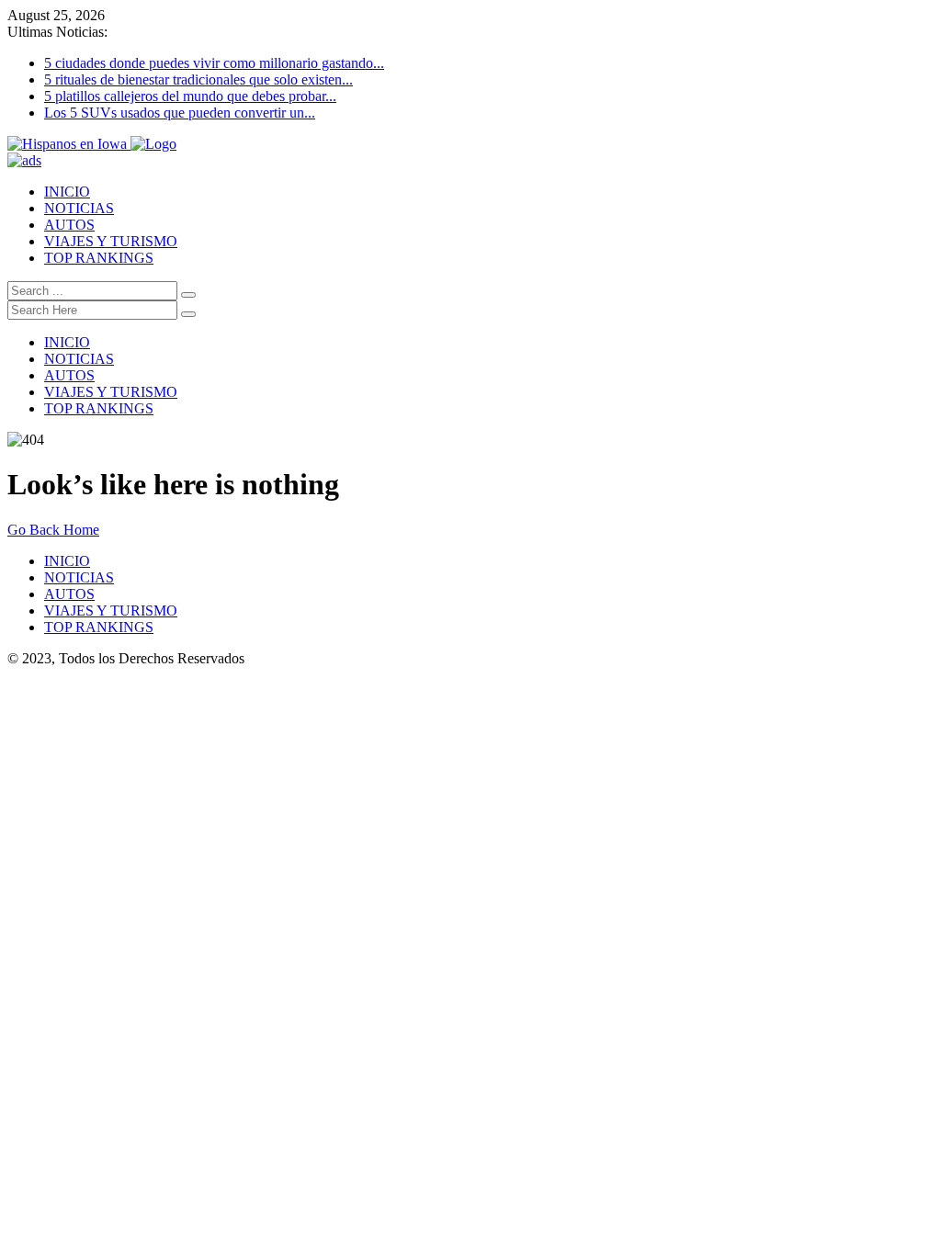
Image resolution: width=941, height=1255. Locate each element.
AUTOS (69, 224)
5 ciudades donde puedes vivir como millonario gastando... (214, 63)
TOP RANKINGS (98, 258)
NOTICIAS (79, 208)
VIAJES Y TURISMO (110, 241)
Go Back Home (53, 529)
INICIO (67, 191)
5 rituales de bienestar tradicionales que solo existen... (198, 79)
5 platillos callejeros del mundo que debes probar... (190, 96)
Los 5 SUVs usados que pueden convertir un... (179, 112)
